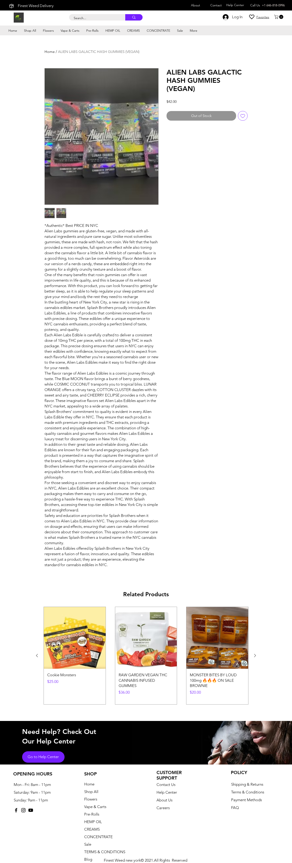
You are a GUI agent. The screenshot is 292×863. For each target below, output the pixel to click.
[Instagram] (23, 810)
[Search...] (134, 17)
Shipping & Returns (247, 784)
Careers (163, 808)
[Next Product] (255, 655)
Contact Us (165, 784)
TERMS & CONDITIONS (104, 852)
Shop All (91, 791)
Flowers (90, 799)
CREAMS (92, 829)
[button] (279, 17)
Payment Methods (247, 800)
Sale (87, 844)
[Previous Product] (37, 655)
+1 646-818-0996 (273, 5)
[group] (146, 655)
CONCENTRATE (98, 836)
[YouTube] (31, 810)
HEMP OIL (93, 821)
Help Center (166, 792)
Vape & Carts (95, 806)
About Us (164, 800)
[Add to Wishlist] (243, 116)
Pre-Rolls (91, 814)
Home (49, 51)
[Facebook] (16, 810)
